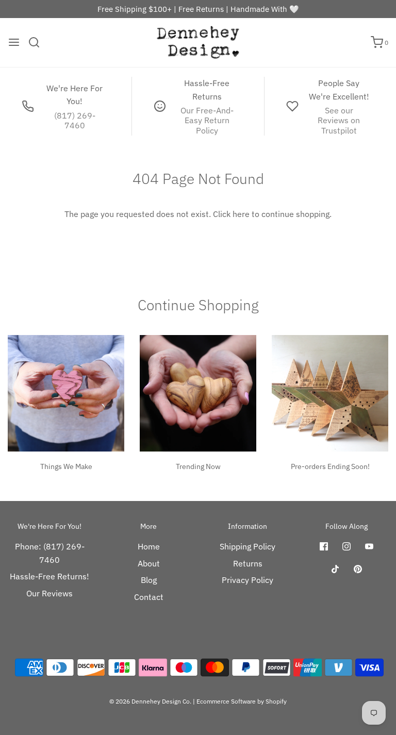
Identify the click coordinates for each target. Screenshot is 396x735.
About (149, 563)
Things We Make (66, 466)
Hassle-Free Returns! (49, 576)
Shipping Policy (247, 546)
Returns (247, 563)
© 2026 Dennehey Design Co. (150, 701)
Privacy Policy (247, 580)
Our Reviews (49, 593)
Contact (148, 597)
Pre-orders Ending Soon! (330, 466)
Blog (149, 580)
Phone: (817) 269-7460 (50, 553)
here (241, 214)
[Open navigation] (14, 42)
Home (149, 546)
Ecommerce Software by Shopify (241, 701)
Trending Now (198, 466)
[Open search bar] (38, 42)
